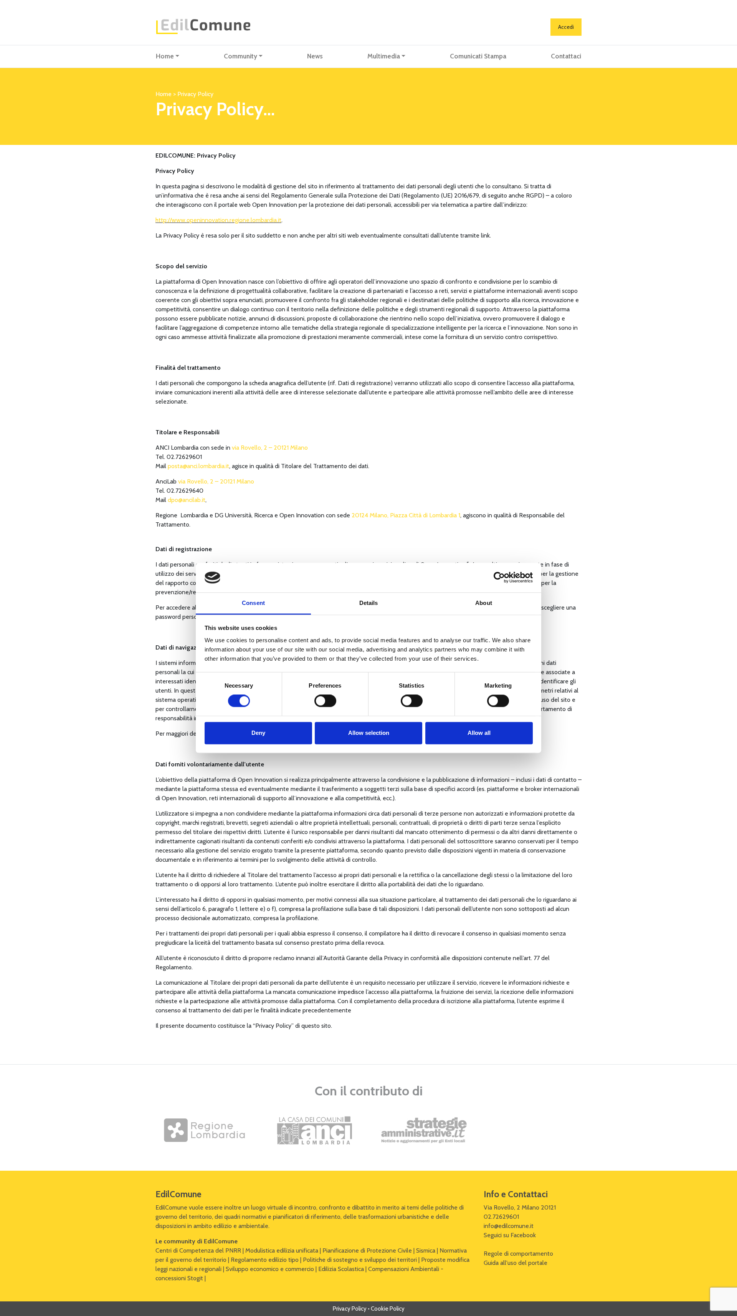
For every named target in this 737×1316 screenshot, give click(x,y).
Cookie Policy (388, 1308)
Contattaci (566, 56)
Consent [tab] (253, 603)
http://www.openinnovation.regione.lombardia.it (218, 220)
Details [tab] (368, 603)
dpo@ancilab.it (186, 499)
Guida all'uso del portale (515, 1262)
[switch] (325, 701)
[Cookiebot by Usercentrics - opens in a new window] (499, 577)
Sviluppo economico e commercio (270, 1269)
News (315, 56)
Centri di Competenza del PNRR (198, 1250)
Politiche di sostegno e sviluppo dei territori (360, 1259)
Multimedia (383, 56)
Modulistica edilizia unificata (281, 1250)
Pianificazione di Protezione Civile (367, 1250)
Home (165, 56)
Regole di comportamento (518, 1253)
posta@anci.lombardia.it (198, 466)
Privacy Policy (350, 1308)
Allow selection (368, 732)
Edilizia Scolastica (341, 1269)
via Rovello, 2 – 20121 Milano (270, 447)
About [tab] (483, 603)
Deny (258, 732)
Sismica (425, 1250)
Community (240, 56)
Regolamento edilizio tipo (265, 1259)
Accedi (566, 26)
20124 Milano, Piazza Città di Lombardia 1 (406, 515)
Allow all (479, 732)
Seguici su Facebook (510, 1235)
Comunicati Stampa (478, 56)
